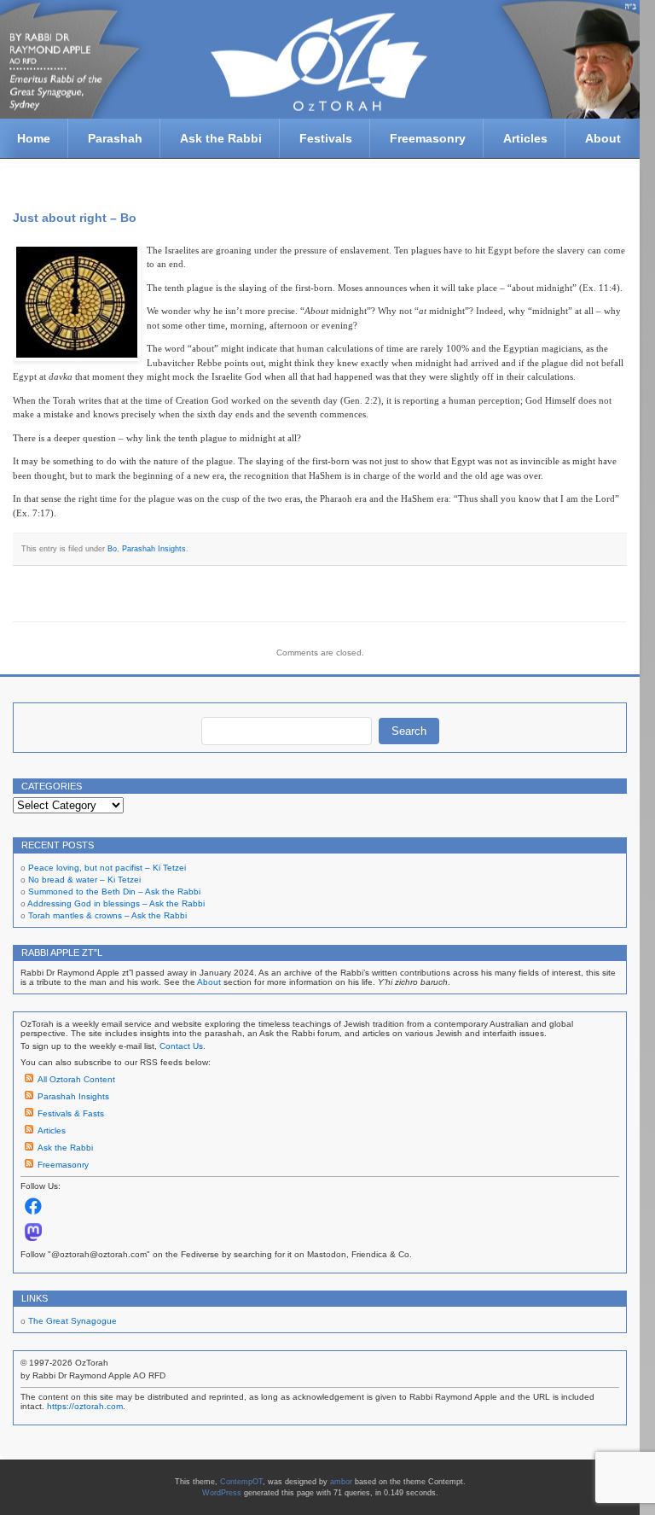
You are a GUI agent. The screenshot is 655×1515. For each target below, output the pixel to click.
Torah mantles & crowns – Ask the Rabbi (107, 915)
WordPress (221, 1493)
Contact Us (181, 1046)
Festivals (325, 138)
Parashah (115, 138)
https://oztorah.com (85, 1406)
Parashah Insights (154, 549)
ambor (341, 1481)
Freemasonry (428, 138)
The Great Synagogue (72, 1321)
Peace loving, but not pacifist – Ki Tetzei (107, 867)
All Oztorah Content (76, 1079)
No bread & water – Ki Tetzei (84, 879)
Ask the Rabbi (221, 138)
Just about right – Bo (74, 217)
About (603, 138)
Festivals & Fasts (71, 1113)
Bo (112, 549)
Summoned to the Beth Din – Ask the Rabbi (114, 891)
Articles (525, 138)
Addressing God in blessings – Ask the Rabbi (116, 903)
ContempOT (241, 1481)
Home (33, 138)
